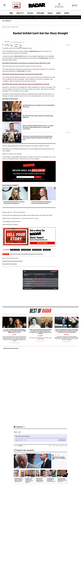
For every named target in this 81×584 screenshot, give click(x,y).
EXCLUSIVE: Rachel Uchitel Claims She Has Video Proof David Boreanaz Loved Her (25, 84)
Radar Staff (7, 41)
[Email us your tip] (16, 7)
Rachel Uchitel (14, 26)
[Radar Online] (37, 5)
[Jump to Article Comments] (3, 44)
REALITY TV (20, 13)
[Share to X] (11, 44)
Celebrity (8, 26)
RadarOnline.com (35, 51)
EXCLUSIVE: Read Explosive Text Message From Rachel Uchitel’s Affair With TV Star (26, 63)
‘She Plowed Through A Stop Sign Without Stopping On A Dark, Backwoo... (27, 254)
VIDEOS (58, 13)
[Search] (4, 5)
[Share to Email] (20, 44)
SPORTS (66, 13)
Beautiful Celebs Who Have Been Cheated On (12, 261)
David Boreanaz (26, 249)
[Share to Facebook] (7, 44)
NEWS (11, 13)
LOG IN (75, 5)
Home (3, 26)
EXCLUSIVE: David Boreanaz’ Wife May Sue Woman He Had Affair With (22, 74)
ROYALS (50, 13)
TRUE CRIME (40, 13)
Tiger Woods (46, 249)
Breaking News (37, 249)
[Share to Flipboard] (16, 44)
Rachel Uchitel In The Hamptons (9, 263)
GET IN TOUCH (42, 243)
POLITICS (30, 13)
